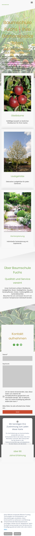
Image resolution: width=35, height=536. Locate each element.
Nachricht (6, 364)
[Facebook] (14, 345)
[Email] (21, 345)
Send (17, 412)
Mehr (5, 529)
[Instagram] (17, 345)
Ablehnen (17, 534)
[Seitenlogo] (9, 6)
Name (5, 354)
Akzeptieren (8, 534)
